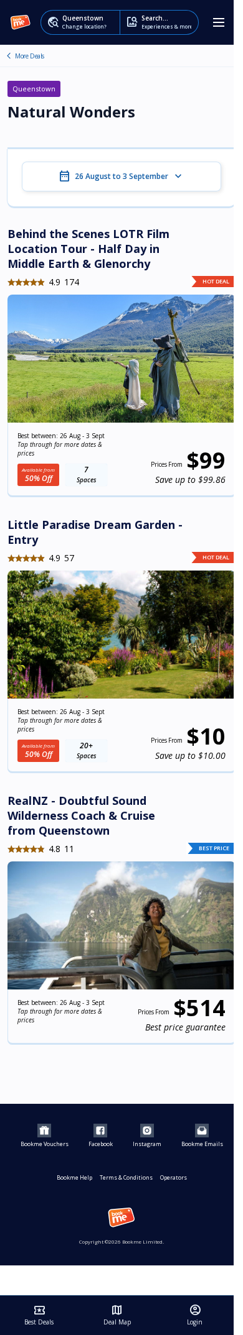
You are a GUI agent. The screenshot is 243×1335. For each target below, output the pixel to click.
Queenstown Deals (8, 56)
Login (194, 1315)
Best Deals (39, 1315)
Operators (173, 1177)
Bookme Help (74, 1177)
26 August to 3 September (121, 176)
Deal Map (117, 1315)
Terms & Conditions (126, 1177)
